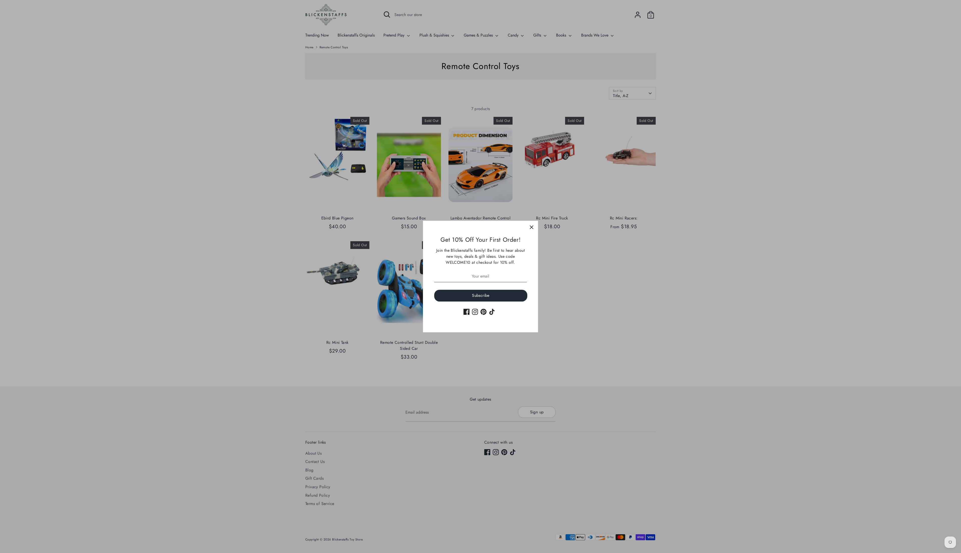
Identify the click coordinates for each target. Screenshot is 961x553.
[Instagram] (475, 312)
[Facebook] (466, 312)
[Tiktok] (492, 312)
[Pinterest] (483, 312)
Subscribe (481, 295)
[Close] (531, 227)
